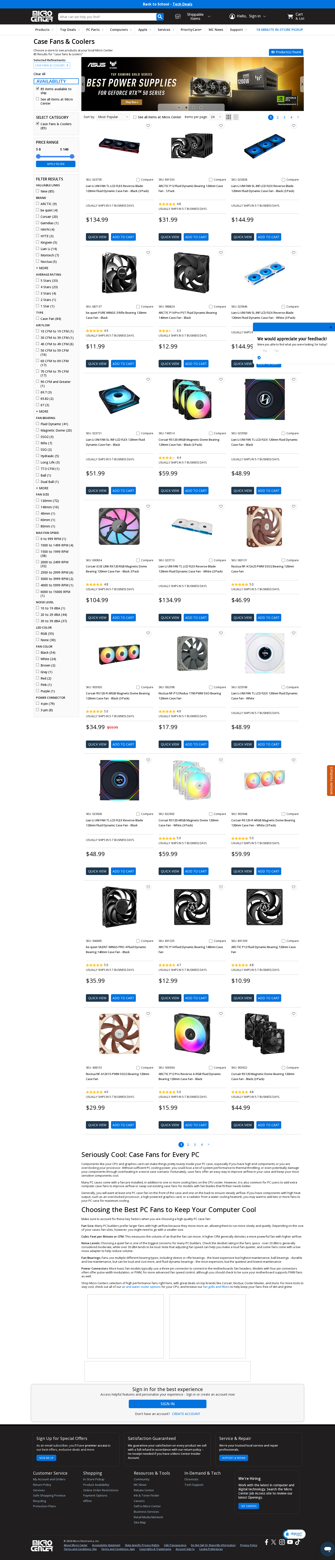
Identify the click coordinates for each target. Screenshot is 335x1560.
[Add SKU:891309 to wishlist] (293, 887)
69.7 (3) (46, 392)
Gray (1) (46, 672)
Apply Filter (55, 164)
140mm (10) (50, 507)
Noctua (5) (49, 262)
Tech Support (194, 1485)
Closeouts (191, 1479)
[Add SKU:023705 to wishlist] (148, 125)
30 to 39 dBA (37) (54, 621)
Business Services (146, 1512)
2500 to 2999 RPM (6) (57, 572)
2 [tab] (187, 107)
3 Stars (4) (48, 293)
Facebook (266, 1542)
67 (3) (45, 405)
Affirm (87, 1501)
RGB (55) (47, 634)
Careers (139, 1501)
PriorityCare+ (191, 29)
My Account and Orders (49, 1479)
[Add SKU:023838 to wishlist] (293, 125)
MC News (216, 29)
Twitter (274, 1542)
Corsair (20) (49, 217)
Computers (119, 29)
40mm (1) (48, 513)
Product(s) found (286, 52)
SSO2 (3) (47, 437)
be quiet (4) (49, 210)
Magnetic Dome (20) (56, 430)
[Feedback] (330, 780)
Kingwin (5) (49, 242)
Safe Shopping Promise (49, 1495)
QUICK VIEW (97, 237)
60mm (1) (48, 520)
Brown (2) (48, 665)
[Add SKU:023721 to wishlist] (148, 379)
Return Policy (42, 1485)
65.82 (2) (47, 399)
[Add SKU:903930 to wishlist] (148, 633)
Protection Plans (44, 1506)
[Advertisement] (126, 1327)
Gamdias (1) (50, 223)
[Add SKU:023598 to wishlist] (293, 633)
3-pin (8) (47, 710)
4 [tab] (201, 107)
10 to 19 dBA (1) (53, 608)
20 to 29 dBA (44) (54, 615)
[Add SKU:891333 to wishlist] (221, 125)
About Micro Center (76, 1545)
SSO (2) (46, 450)
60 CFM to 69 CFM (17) (55, 363)
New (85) (47, 191)
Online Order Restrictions (101, 1490)
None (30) (48, 640)
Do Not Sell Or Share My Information (213, 1545)
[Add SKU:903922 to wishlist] (293, 1013)
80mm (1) (48, 526)
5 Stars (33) (49, 281)
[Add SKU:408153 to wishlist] (148, 1013)
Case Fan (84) (51, 319)
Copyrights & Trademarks (155, 1549)
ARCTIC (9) (49, 204)
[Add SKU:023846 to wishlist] (293, 252)
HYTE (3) (47, 236)
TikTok (296, 1542)
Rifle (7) (46, 443)
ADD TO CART (123, 237)
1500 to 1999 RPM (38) (54, 554)
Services (164, 29)
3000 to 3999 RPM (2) (57, 579)
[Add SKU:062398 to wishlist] (221, 633)
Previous (83, 84)
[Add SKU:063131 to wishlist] (293, 506)
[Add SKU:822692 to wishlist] (221, 760)
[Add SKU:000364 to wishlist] (221, 1013)
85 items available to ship (56, 91)
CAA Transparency (175, 1545)
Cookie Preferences (211, 1549)
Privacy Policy (248, 1545)
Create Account (186, 1414)
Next (302, 84)
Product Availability (96, 1485)
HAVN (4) (47, 229)
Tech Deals (182, 4)
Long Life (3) (50, 462)
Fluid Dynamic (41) (54, 424)
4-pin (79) (48, 704)
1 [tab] (179, 107)
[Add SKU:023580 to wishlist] (293, 379)
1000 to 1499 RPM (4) (57, 545)
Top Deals (68, 29)
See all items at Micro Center (57, 101)
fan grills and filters (216, 1287)
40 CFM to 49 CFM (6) (57, 344)
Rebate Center (144, 1490)
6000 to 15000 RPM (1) (55, 594)
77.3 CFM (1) (50, 469)
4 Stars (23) (49, 287)
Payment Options (95, 1495)
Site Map (140, 1522)
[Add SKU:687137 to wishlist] (148, 252)
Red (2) (46, 678)
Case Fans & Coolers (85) (56, 126)
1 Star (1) (47, 306)
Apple (142, 29)
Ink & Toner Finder (146, 1495)
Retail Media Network (148, 1517)
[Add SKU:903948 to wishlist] (293, 760)
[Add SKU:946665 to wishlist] (148, 887)
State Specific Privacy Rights (142, 1545)
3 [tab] (194, 107)
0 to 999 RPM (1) (53, 539)
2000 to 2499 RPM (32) (54, 564)
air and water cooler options (141, 1287)
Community (141, 1479)
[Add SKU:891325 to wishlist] (221, 887)
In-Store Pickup (93, 1479)
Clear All (39, 74)
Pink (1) (46, 685)
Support (236, 29)
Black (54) (48, 653)
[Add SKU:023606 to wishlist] (148, 760)
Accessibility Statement (106, 1545)
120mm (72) (50, 501)
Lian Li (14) (49, 249)
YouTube (289, 1542)
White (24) (48, 659)
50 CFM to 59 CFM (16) (55, 352)
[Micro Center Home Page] (42, 15)
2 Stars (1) (48, 300)
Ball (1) (46, 475)
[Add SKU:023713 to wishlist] (221, 506)
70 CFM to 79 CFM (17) (55, 373)
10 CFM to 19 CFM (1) (57, 331)
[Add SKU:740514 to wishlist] (221, 379)
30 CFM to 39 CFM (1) (57, 338)
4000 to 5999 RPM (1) (57, 585)
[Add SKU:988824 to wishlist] (221, 252)
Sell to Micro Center (147, 1506)
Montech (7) (50, 255)
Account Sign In (185, 1549)
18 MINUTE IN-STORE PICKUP (279, 29)
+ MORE (42, 268)
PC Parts (93, 29)
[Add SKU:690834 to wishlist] (148, 506)
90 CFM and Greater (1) (56, 384)
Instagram (281, 1542)
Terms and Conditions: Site (80, 1549)
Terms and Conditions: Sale (118, 1549)
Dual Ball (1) (50, 482)
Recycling (39, 1501)
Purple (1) (48, 691)
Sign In (168, 1403)
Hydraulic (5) (50, 456)
